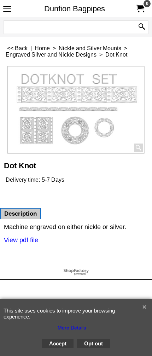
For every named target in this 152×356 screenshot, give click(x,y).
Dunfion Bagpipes (74, 8)
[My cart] (140, 8)
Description (20, 213)
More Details (72, 328)
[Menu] (7, 9)
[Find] (142, 27)
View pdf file (21, 240)
